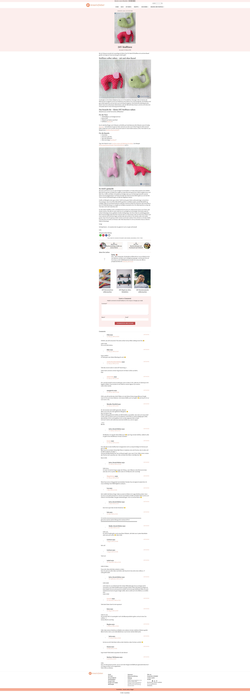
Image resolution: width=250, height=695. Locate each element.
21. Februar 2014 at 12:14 (113, 478)
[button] (100, 235)
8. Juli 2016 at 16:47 (111, 659)
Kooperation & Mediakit (152, 676)
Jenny (109, 441)
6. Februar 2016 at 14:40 (115, 638)
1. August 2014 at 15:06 (112, 552)
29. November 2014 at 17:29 (114, 600)
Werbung (130, 677)
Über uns (149, 674)
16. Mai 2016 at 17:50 (112, 648)
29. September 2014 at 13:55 (114, 562)
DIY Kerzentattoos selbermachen (107, 291)
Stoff (138, 238)
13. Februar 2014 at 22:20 (115, 464)
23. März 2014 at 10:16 (112, 514)
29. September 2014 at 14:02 (116, 579)
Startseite (119, 10)
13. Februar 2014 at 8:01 (112, 406)
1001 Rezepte (111, 684)
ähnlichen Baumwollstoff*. (113, 130)
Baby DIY (112, 238)
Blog (124, 10)
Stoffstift (109, 121)
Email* (126, 317)
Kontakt (149, 679)
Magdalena (111, 476)
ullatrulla (110, 377)
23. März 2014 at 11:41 (114, 527)
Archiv (109, 674)
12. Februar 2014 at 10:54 (113, 336)
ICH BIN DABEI (132, 1)
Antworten (146, 334)
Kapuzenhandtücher (119, 145)
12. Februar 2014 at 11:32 (113, 363)
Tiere (141, 238)
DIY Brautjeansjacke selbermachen (142, 291)
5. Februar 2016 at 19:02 (113, 626)
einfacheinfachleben (114, 362)
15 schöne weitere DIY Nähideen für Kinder (122, 143)
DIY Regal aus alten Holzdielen (125, 291)
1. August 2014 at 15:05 (112, 541)
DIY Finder (110, 676)
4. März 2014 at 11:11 (114, 503)
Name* (103, 317)
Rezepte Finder (111, 681)
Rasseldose (113, 140)
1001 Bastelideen (111, 679)
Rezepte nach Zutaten (113, 682)
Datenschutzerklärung (133, 676)
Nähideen (133, 238)
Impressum (130, 674)
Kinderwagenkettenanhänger (106, 145)
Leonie (109, 599)
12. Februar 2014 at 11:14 (112, 351)
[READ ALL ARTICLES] (127, 261)
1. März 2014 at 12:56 (112, 490)
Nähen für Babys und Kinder (122, 238)
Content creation (151, 677)
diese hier (101, 127)
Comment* (104, 303)
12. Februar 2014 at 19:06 (113, 392)
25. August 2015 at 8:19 (112, 610)
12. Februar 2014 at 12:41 (113, 378)
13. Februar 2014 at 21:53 (113, 442)
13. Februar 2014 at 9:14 (114, 430)
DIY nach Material (112, 677)
